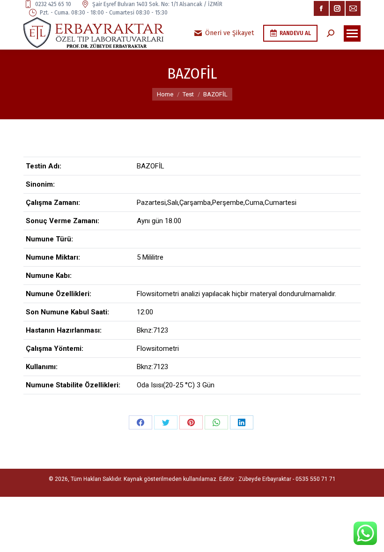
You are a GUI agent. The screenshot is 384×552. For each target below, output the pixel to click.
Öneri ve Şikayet (229, 33)
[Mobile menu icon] (352, 33)
